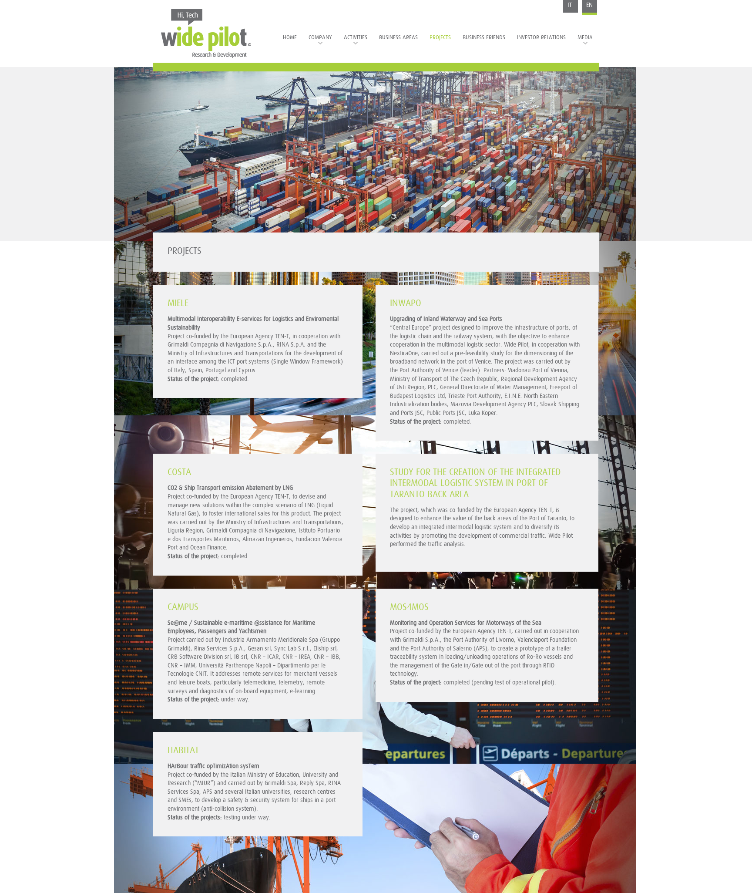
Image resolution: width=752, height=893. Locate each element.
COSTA (179, 472)
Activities (355, 37)
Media (585, 37)
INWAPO (405, 303)
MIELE (178, 303)
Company (320, 37)
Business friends (484, 37)
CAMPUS (183, 607)
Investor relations (541, 37)
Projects (440, 37)
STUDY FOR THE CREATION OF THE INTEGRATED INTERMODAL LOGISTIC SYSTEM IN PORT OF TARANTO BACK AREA (475, 483)
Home (290, 37)
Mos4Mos (409, 607)
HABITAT (183, 750)
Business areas (398, 37)
